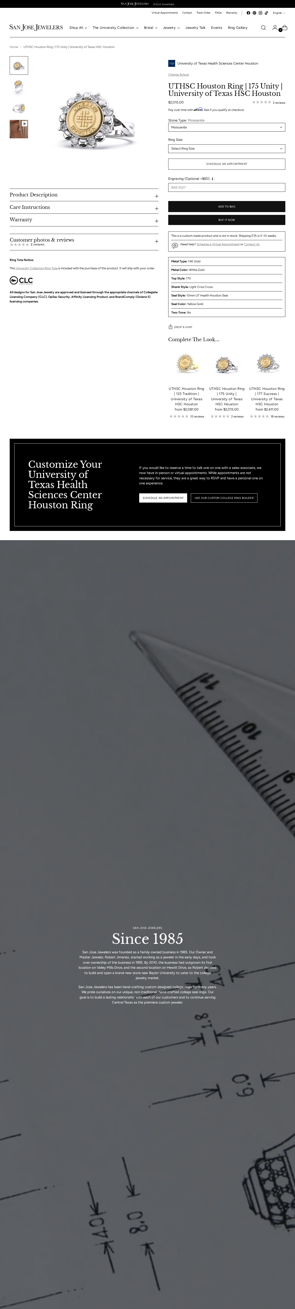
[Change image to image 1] (19, 65)
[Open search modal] (263, 27)
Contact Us (252, 244)
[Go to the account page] (273, 27)
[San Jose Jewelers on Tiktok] (266, 13)
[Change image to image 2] (19, 86)
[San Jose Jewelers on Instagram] (260, 13)
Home (14, 47)
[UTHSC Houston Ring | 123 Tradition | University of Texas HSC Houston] (186, 364)
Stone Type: (186, 120)
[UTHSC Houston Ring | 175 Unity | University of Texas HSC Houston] (227, 364)
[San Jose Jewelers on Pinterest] (254, 13)
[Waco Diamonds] (163, 4)
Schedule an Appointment (226, 164)
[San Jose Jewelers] (135, 4)
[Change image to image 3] (19, 108)
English (277, 13)
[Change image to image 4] (19, 129)
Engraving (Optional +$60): (189, 179)
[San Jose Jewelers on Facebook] (248, 13)
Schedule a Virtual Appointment (218, 244)
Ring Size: (175, 140)
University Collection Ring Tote (37, 268)
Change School (178, 74)
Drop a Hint (183, 327)
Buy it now (226, 220)
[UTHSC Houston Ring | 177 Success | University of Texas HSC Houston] (267, 364)
